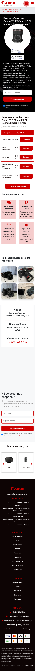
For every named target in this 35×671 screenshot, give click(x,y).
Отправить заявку (17, 99)
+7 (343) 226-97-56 (17, 342)
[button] (3, 464)
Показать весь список (17, 186)
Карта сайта (29, 666)
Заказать (26, 139)
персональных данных (17, 435)
